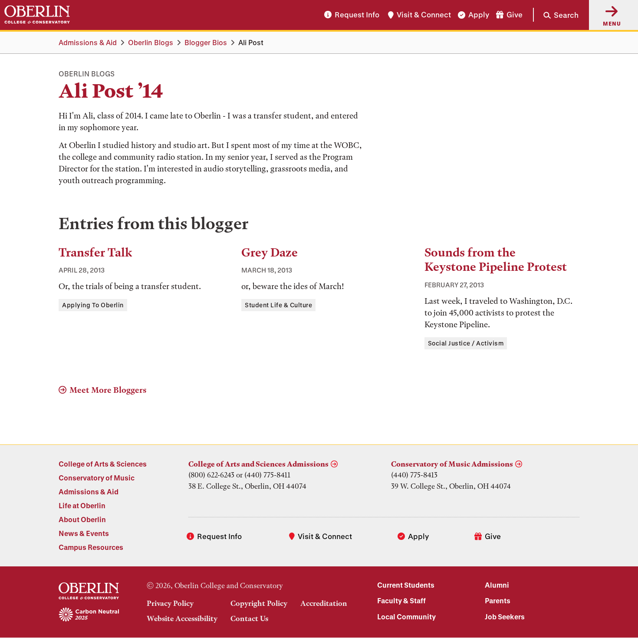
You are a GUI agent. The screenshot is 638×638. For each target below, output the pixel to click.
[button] (556, 15)
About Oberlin (82, 519)
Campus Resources (91, 547)
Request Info (357, 15)
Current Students (405, 585)
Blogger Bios (205, 42)
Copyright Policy (258, 603)
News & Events (84, 533)
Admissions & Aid (88, 42)
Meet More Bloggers (107, 390)
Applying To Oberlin (93, 305)
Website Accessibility (182, 618)
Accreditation (323, 603)
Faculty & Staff (401, 600)
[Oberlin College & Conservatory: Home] (37, 14)
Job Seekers (505, 616)
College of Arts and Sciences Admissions (258, 464)
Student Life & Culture (278, 305)
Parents (497, 600)
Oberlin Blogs (150, 42)
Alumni (497, 585)
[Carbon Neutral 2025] (89, 615)
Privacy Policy (170, 603)
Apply (478, 15)
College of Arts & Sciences (103, 464)
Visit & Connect (424, 15)
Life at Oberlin (82, 505)
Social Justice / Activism (466, 343)
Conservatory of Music (97, 478)
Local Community (406, 616)
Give (514, 15)
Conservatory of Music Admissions (452, 464)
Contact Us (249, 618)
